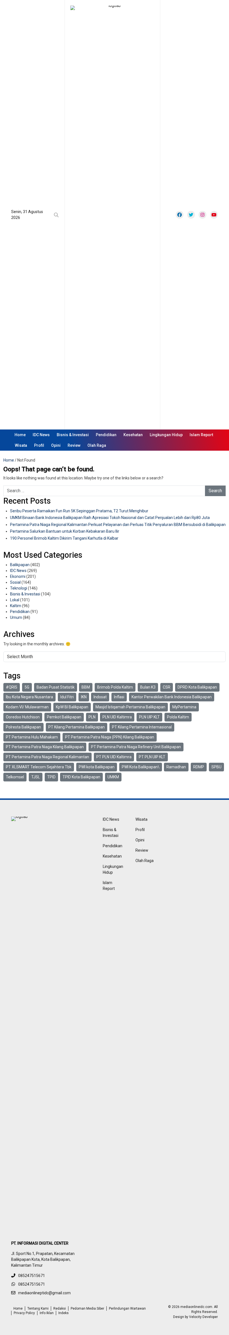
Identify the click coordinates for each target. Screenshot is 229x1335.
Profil (39, 445)
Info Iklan (47, 1313)
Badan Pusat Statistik (56, 687)
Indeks (63, 1313)
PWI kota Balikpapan (97, 767)
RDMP (198, 767)
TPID (51, 777)
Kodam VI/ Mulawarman (27, 707)
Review (74, 445)
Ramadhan (176, 767)
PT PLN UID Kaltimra (114, 757)
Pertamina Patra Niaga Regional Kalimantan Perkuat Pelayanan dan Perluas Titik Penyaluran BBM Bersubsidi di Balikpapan (118, 524)
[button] (57, 215)
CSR (166, 687)
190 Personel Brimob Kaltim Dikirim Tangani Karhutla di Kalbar (64, 538)
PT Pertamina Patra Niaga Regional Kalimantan (47, 757)
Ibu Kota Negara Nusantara (29, 697)
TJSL (35, 777)
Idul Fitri (67, 697)
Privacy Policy (24, 1313)
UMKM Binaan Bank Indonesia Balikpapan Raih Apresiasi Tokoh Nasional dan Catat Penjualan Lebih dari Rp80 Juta (110, 517)
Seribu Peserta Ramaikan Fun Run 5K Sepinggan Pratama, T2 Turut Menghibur (79, 511)
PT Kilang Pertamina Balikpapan (76, 727)
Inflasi (119, 697)
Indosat (100, 697)
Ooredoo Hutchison (23, 717)
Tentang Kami (38, 1308)
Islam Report (201, 435)
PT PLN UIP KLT (152, 757)
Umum (16, 617)
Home (20, 435)
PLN (92, 717)
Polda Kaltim (178, 717)
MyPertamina (184, 707)
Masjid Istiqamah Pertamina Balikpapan (130, 707)
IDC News (41, 435)
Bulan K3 (148, 687)
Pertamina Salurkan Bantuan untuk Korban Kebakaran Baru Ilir (64, 531)
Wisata (21, 445)
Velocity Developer (203, 1317)
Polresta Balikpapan (23, 727)
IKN (84, 697)
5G (27, 687)
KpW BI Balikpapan (72, 707)
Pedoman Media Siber (87, 1308)
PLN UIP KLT (149, 717)
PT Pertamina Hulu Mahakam (32, 737)
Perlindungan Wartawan (127, 1308)
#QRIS (11, 687)
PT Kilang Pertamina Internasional (142, 727)
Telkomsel (15, 777)
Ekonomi (17, 576)
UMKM (113, 777)
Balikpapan (20, 565)
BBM (86, 687)
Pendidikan (106, 435)
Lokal (14, 600)
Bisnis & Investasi (73, 435)
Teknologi (18, 588)
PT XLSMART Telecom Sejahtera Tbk (38, 767)
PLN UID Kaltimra (117, 717)
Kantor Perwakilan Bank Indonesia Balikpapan (172, 697)
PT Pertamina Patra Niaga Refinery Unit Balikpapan (136, 747)
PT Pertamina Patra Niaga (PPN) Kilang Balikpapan (109, 737)
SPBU (216, 767)
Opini (56, 445)
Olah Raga (96, 445)
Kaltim (15, 605)
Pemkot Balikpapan (64, 717)
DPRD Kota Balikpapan (197, 687)
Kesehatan (133, 435)
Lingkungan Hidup (166, 435)
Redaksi (59, 1308)
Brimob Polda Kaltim (115, 687)
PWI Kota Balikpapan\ (140, 767)
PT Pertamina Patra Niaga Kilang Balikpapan (45, 747)
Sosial (15, 582)
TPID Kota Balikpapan (81, 777)
